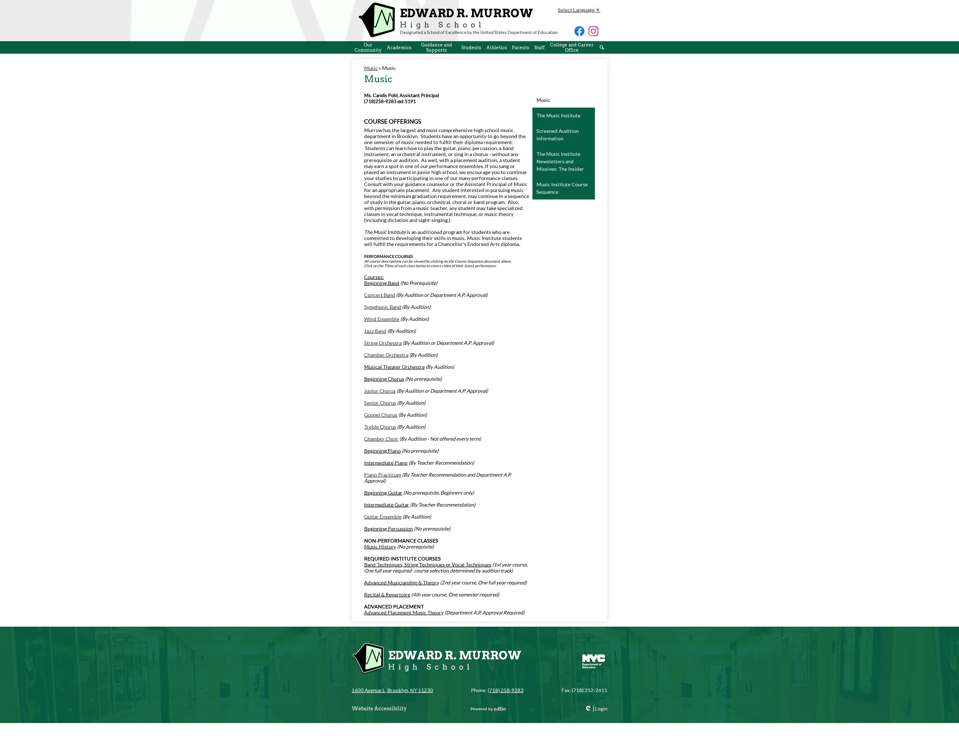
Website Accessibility (379, 709)
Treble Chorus (380, 427)
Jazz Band (375, 331)
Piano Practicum (382, 475)
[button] (368, 47)
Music (371, 68)
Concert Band (379, 295)
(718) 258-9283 (505, 690)
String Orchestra (383, 343)
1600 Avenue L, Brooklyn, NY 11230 (392, 690)
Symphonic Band (382, 307)
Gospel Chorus (380, 415)
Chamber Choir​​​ (381, 439)
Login (596, 709)
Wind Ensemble (381, 319)
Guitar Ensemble (383, 517)
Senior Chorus (380, 403)
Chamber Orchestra (386, 355)
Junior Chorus (380, 391)
